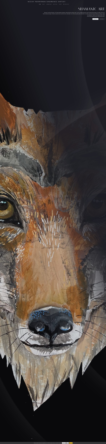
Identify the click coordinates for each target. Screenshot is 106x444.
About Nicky (55, 4)
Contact (60, 4)
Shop (43, 4)
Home (40, 4)
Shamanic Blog (48, 4)
